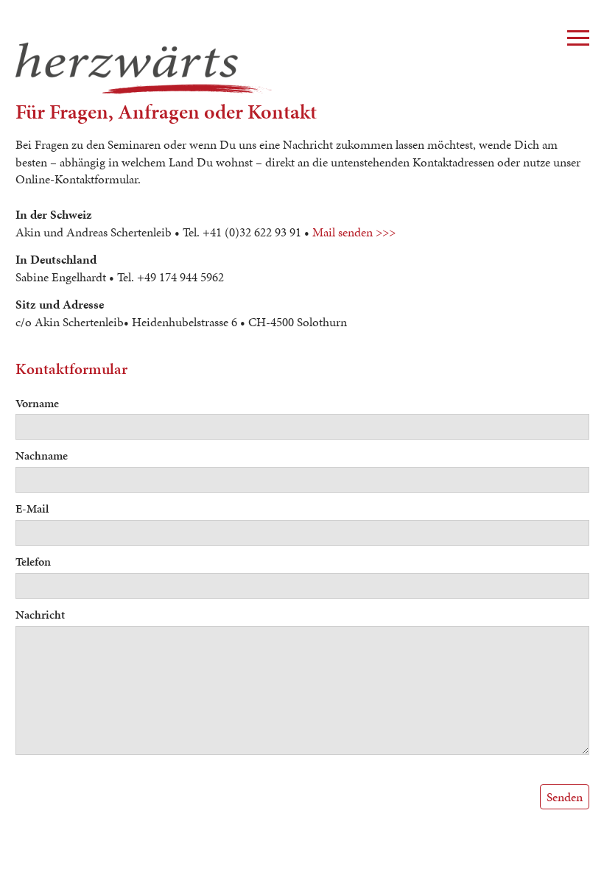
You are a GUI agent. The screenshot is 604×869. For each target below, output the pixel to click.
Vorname (37, 403)
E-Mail (32, 508)
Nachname (41, 455)
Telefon (33, 561)
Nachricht (40, 614)
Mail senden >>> (354, 232)
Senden (565, 797)
